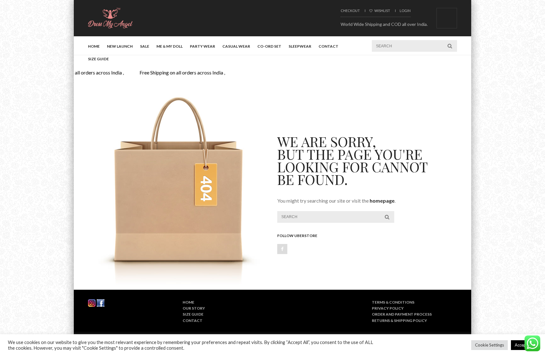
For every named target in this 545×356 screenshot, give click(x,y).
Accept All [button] (524, 344)
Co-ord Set (269, 46)
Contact (328, 46)
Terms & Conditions (393, 302)
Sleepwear (300, 46)
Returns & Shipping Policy (399, 320)
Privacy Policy (388, 308)
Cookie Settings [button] (489, 344)
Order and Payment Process (402, 314)
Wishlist (382, 11)
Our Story (194, 308)
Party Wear (202, 46)
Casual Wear (236, 46)
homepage (382, 201)
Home (94, 46)
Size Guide (98, 58)
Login (405, 11)
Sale (144, 46)
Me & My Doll (169, 46)
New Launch (120, 46)
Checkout (350, 11)
